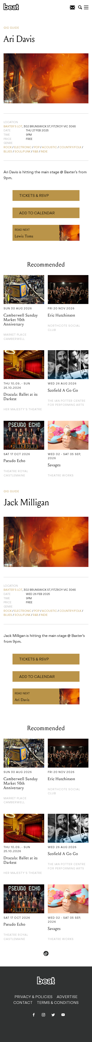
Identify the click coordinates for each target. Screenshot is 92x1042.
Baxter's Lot (13, 126)
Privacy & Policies (33, 997)
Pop (37, 147)
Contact (23, 1003)
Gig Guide (11, 28)
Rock (8, 147)
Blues (8, 151)
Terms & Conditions (58, 1003)
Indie (44, 151)
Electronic (22, 147)
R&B (35, 151)
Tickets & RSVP (34, 196)
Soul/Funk (22, 151)
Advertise (67, 997)
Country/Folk (70, 147)
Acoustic (49, 147)
